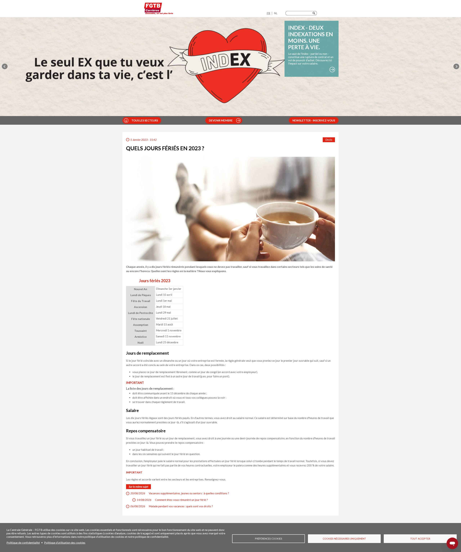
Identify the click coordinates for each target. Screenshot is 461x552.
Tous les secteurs (144, 120)
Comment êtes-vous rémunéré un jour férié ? (181, 499)
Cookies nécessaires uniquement (344, 538)
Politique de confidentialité (23, 542)
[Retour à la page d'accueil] (158, 9)
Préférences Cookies (268, 538)
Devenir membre (221, 120)
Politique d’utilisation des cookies (64, 542)
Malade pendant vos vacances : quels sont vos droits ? (181, 506)
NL (275, 13)
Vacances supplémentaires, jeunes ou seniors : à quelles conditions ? (189, 493)
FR (268, 13)
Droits (328, 139)
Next (456, 66)
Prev (5, 66)
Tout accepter (420, 538)
